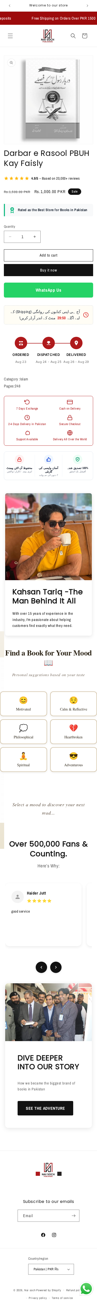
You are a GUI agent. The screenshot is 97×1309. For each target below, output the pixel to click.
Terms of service (62, 1298)
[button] (10, 36)
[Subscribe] (73, 1216)
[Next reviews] (56, 967)
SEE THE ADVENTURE (45, 1108)
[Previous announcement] (9, 5)
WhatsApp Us (49, 290)
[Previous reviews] (41, 967)
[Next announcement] (87, 5)
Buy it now (48, 270)
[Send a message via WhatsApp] (86, 1289)
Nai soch (30, 1290)
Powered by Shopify (48, 1290)
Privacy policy (38, 1298)
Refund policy (75, 1290)
